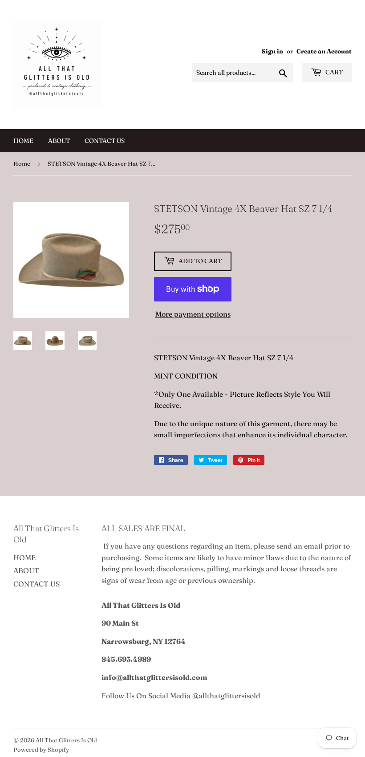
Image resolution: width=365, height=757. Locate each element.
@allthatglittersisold (226, 695)
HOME (23, 141)
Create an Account (324, 51)
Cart (333, 72)
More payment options (193, 313)
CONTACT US (105, 141)
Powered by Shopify (41, 749)
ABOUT (59, 141)
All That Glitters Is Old (66, 740)
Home (21, 163)
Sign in (272, 51)
